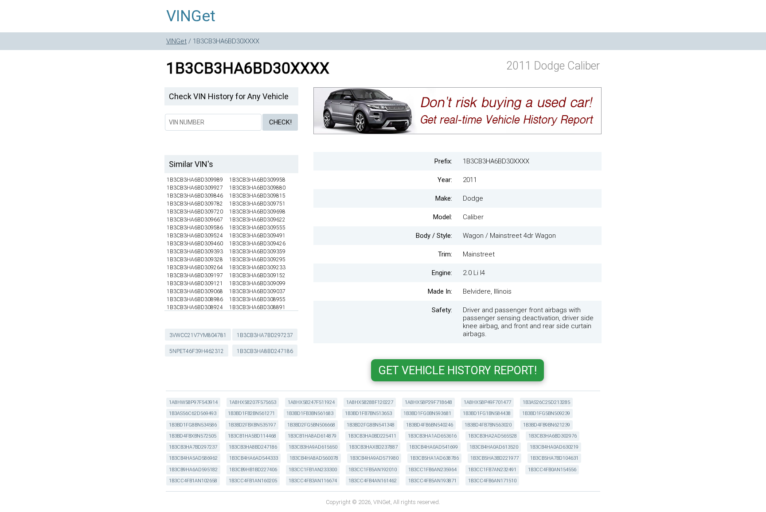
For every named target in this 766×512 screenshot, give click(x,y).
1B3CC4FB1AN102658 (193, 481)
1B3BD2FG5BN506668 (311, 425)
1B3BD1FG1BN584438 (487, 413)
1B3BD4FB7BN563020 (488, 425)
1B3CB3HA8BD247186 (265, 351)
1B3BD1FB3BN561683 (309, 413)
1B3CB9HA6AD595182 (193, 470)
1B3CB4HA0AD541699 (433, 447)
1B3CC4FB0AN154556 (552, 470)
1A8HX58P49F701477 (487, 402)
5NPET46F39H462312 (196, 351)
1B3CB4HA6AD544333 (253, 458)
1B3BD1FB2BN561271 (251, 413)
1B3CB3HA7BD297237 (265, 335)
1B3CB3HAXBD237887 (373, 447)
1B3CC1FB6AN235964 (432, 470)
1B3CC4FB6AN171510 (492, 481)
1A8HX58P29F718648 (428, 402)
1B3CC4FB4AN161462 (372, 481)
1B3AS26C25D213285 (546, 402)
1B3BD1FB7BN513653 (368, 413)
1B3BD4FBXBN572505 (192, 436)
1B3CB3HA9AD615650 (313, 447)
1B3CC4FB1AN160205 (253, 481)
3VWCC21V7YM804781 (198, 335)
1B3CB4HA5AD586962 (193, 458)
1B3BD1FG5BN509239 (546, 413)
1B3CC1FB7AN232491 (492, 470)
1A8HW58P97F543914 (193, 402)
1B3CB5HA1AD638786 (434, 458)
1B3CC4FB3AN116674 (313, 481)
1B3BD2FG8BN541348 (371, 425)
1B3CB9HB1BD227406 (253, 470)
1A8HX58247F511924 (311, 402)
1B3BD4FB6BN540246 (429, 425)
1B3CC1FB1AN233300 (313, 470)
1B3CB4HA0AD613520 (493, 447)
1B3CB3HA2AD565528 (492, 436)
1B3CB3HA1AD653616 (432, 436)
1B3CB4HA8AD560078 (313, 458)
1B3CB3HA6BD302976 (552, 436)
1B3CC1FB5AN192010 (372, 470)
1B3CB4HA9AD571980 (374, 458)
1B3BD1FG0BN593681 (427, 413)
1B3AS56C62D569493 (192, 413)
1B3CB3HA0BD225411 (372, 436)
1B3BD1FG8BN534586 (193, 425)
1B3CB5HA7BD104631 (554, 458)
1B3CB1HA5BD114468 (252, 436)
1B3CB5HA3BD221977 (494, 458)
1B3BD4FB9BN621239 (546, 425)
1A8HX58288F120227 (369, 402)
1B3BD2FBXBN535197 (252, 425)
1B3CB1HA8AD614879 (312, 436)
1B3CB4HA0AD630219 (554, 447)
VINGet (190, 16)
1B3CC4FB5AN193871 (432, 481)
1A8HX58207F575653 (252, 402)
